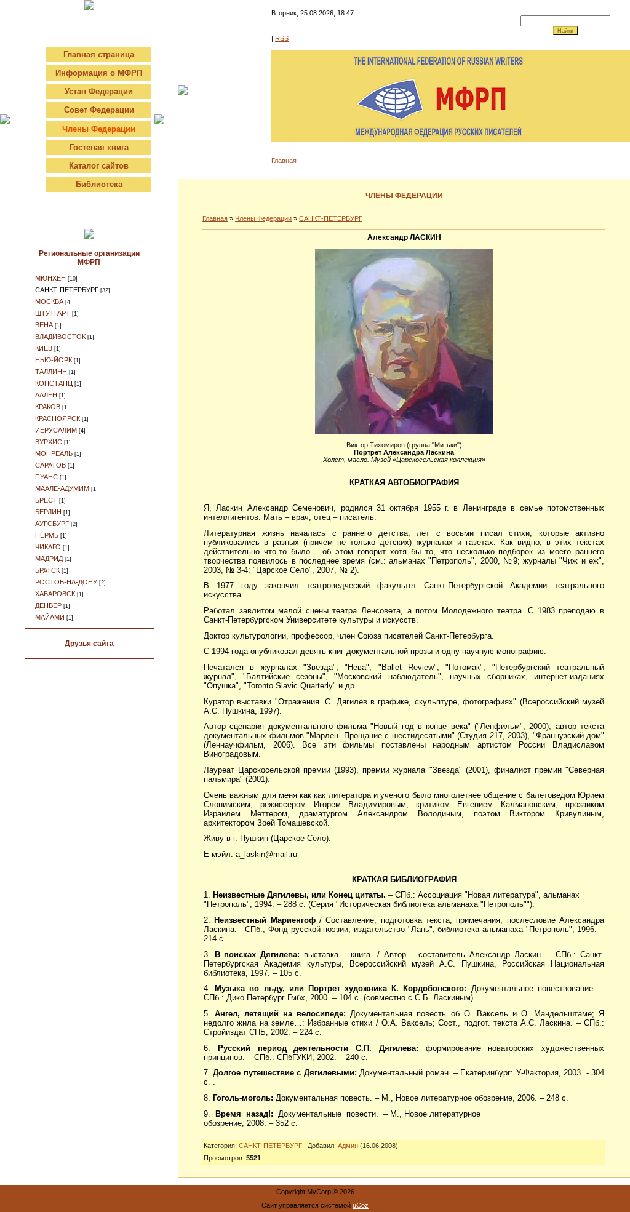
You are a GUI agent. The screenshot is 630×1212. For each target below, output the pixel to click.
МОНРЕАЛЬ (54, 453)
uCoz (361, 1205)
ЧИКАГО (48, 547)
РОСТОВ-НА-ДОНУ (66, 582)
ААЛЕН (46, 395)
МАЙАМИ (50, 617)
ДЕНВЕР (48, 605)
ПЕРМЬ (46, 535)
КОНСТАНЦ (54, 383)
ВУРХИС (48, 441)
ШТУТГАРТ (52, 313)
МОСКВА (49, 301)
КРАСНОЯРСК (57, 418)
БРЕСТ (46, 500)
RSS (282, 38)
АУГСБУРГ (52, 523)
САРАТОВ (50, 465)
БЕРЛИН (48, 512)
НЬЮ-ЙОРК (53, 360)
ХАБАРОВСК (55, 593)
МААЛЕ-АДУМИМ (62, 488)
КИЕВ (43, 348)
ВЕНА (44, 325)
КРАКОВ (47, 406)
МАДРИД (49, 558)
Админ (348, 1145)
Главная (284, 160)
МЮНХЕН (50, 278)
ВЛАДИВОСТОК (60, 336)
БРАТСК (47, 570)
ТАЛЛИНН (51, 371)
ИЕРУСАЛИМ (56, 430)
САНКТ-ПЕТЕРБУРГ (66, 289)
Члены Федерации (263, 218)
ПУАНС (46, 476)
